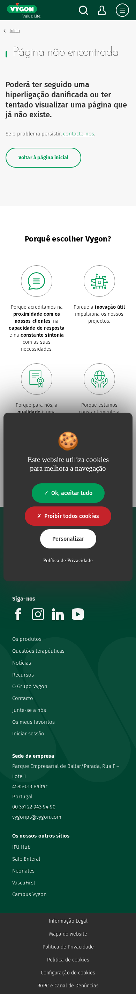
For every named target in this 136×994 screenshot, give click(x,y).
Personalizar (68, 539)
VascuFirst (23, 883)
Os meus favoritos (33, 722)
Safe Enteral (26, 859)
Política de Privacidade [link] (68, 560)
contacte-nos (78, 134)
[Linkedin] (62, 618)
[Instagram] (42, 618)
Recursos (23, 675)
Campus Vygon (29, 894)
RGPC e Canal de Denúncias (68, 986)
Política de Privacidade (68, 947)
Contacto (22, 698)
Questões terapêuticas (38, 651)
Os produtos (26, 639)
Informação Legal (68, 921)
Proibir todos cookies (71, 516)
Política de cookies (68, 960)
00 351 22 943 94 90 (33, 807)
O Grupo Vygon (29, 686)
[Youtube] (82, 618)
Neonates (23, 871)
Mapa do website (68, 934)
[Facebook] (22, 618)
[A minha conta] (102, 10)
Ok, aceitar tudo (71, 493)
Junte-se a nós (29, 710)
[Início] (23, 10)
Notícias (21, 663)
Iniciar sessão (28, 733)
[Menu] (122, 10)
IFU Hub (21, 847)
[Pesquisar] (83, 10)
